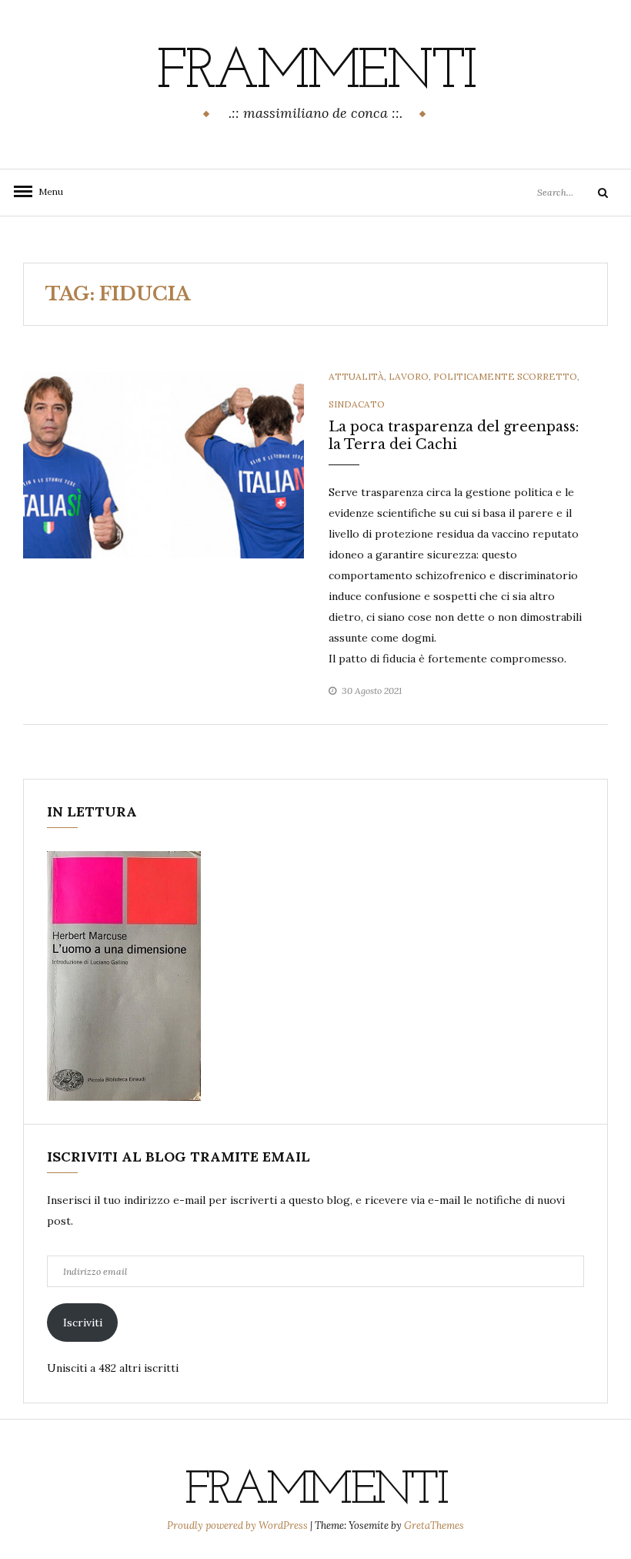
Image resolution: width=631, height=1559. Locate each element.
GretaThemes (434, 1525)
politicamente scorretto (505, 376)
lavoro (409, 376)
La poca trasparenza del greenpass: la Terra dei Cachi (454, 435)
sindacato (357, 404)
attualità (356, 376)
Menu (46, 191)
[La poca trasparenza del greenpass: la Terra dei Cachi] (163, 464)
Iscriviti (82, 1322)
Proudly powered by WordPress (238, 1525)
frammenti (315, 73)
